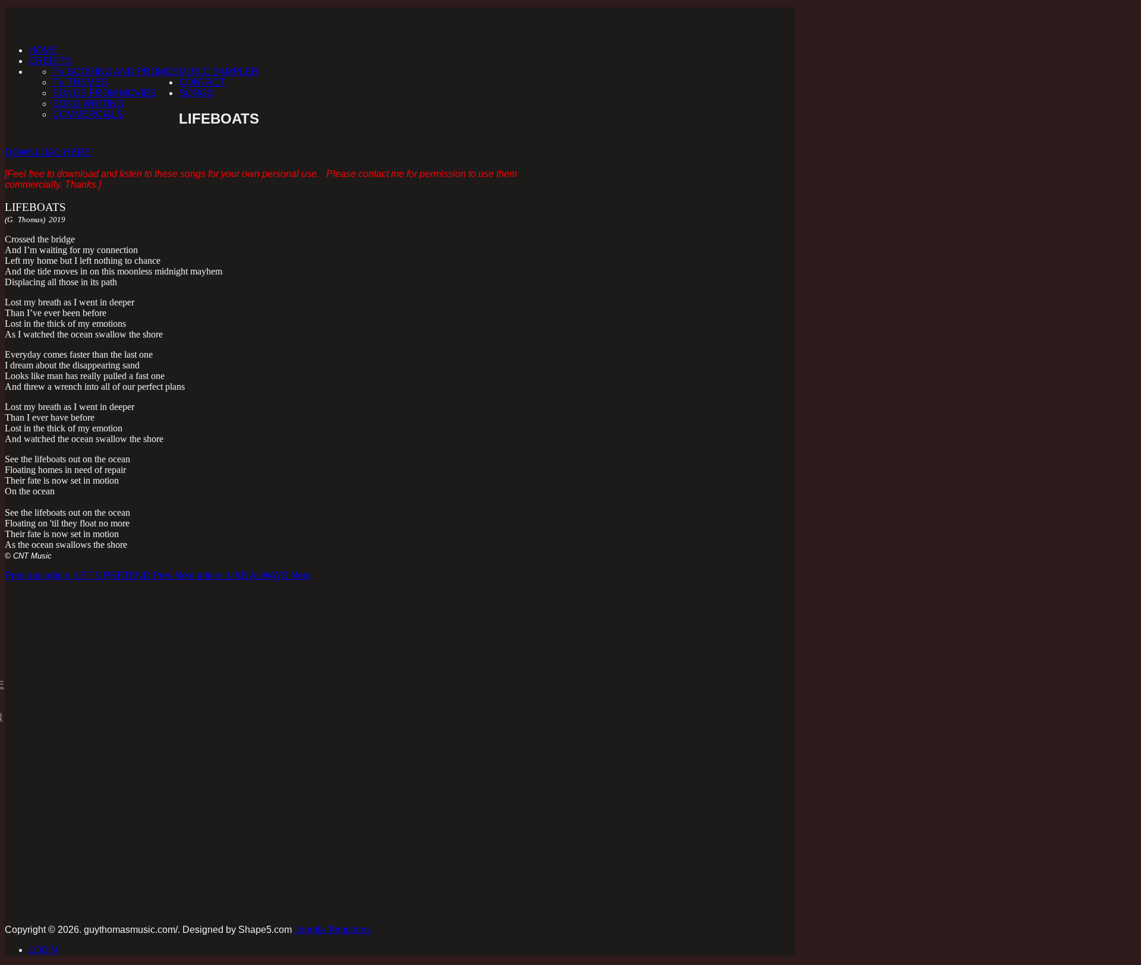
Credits (50, 61)
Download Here (48, 152)
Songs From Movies (104, 93)
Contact (202, 82)
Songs (196, 93)
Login (43, 950)
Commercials (88, 114)
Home (43, 50)
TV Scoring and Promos (115, 72)
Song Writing (88, 104)
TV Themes (80, 82)
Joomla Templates (332, 930)
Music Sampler (219, 72)
